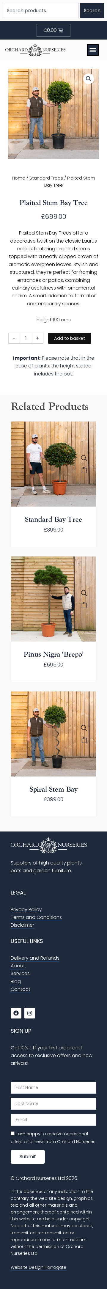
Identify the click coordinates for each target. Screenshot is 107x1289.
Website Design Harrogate (38, 1267)
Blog (16, 981)
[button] (88, 78)
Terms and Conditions (36, 917)
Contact (20, 989)
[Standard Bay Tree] (84, 458)
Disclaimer (22, 925)
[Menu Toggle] (93, 50)
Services (20, 973)
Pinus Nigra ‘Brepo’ (53, 654)
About (18, 965)
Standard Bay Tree (53, 519)
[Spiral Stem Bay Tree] (84, 728)
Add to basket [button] (84, 470)
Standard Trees (46, 178)
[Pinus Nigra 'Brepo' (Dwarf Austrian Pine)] (84, 593)
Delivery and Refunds (35, 958)
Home (18, 178)
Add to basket (69, 338)
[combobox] (41, 10)
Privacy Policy (26, 909)
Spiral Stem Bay (54, 789)
